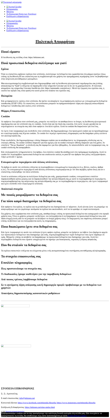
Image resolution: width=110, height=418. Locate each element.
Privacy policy (80, 416)
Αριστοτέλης (21, 411)
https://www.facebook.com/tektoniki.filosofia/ (37, 403)
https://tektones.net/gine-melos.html (40, 407)
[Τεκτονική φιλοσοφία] (13, 7)
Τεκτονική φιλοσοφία (12, 411)
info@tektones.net (27, 398)
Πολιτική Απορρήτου (55, 41)
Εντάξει (71, 416)
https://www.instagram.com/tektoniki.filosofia (76, 403)
